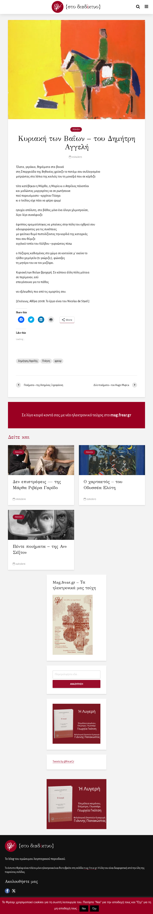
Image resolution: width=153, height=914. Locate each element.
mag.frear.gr (120, 415)
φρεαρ (58, 361)
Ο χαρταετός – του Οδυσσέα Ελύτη (103, 484)
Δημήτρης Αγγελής (28, 361)
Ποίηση (46, 361)
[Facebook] (7, 890)
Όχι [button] (94, 908)
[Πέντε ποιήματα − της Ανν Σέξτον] (41, 524)
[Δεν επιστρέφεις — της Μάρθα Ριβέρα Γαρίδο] (41, 459)
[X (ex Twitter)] (13, 890)
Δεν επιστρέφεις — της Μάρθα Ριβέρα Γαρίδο (37, 484)
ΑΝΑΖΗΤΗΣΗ (76, 684)
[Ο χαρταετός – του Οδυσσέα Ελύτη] (112, 459)
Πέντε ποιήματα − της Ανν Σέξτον (40, 549)
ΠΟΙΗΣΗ (76, 130)
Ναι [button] (84, 908)
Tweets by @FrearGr (63, 761)
